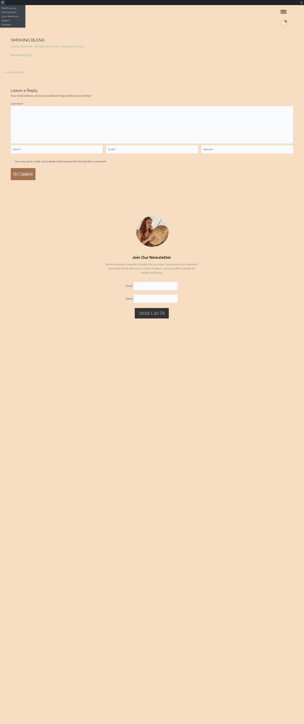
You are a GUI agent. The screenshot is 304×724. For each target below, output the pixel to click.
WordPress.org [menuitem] (9, 8)
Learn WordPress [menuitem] (10, 16)
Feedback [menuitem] (6, 24)
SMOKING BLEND (21, 55)
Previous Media (14, 72)
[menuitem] (3, 2)
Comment (17, 103)
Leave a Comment (21, 46)
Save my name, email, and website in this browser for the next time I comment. (60, 161)
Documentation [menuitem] (9, 12)
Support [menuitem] (6, 20)
